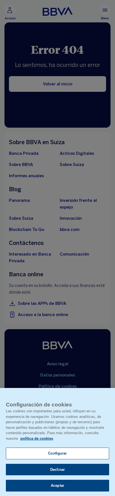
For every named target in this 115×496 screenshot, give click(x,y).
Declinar (57, 469)
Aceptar (57, 485)
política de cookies (36, 438)
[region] (57, 442)
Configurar (57, 453)
